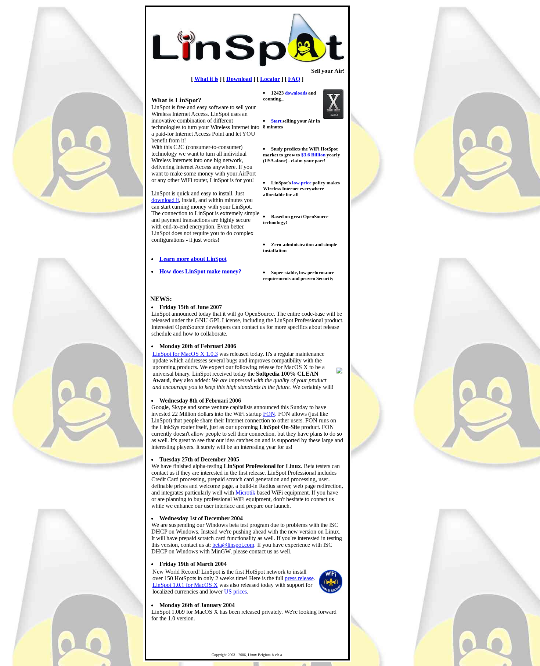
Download (239, 79)
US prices (235, 591)
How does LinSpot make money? (200, 271)
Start (276, 121)
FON (269, 414)
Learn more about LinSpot (193, 259)
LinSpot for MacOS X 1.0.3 (185, 354)
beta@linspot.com (233, 545)
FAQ (294, 79)
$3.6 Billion (313, 154)
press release (299, 578)
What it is (206, 79)
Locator (270, 79)
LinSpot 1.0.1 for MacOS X (185, 585)
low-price (302, 182)
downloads (296, 93)
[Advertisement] (375, 333)
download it (165, 200)
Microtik (245, 492)
